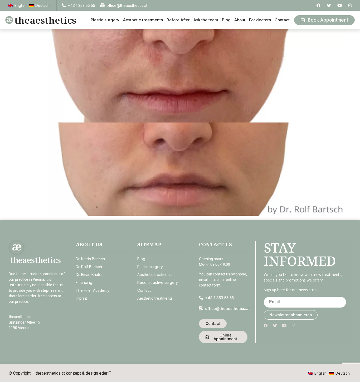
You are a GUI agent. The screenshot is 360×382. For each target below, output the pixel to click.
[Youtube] (340, 5)
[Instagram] (350, 5)
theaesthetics (45, 20)
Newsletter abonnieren (290, 315)
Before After (178, 19)
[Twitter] (329, 5)
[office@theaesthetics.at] (102, 5)
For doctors (260, 19)
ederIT (105, 373)
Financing (84, 282)
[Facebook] (318, 5)
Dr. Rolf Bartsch (89, 266)
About (239, 19)
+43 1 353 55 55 (81, 5)
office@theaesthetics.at (126, 5)
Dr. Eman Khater (89, 274)
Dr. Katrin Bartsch (90, 259)
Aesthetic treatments (143, 19)
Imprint (81, 298)
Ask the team (205, 19)
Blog (226, 19)
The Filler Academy (92, 290)
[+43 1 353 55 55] (64, 5)
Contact (282, 19)
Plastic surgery (105, 19)
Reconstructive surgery (157, 282)
